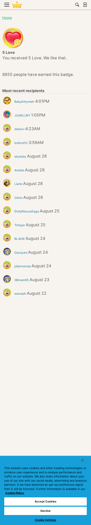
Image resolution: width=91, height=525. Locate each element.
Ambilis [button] (19, 170)
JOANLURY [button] (22, 115)
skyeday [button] (20, 156)
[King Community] (17, 4)
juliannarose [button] (22, 266)
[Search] (77, 4)
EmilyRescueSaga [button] (26, 211)
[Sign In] (85, 4)
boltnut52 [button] (21, 143)
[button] (7, 101)
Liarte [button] (18, 184)
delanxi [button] (19, 129)
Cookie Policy (14, 493)
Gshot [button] (18, 197)
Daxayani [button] (20, 252)
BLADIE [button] (19, 238)
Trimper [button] (19, 225)
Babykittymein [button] (24, 101)
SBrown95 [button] (21, 280)
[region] (45, 490)
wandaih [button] (20, 293)
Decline (45, 510)
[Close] (82, 460)
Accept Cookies (45, 501)
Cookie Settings (45, 520)
